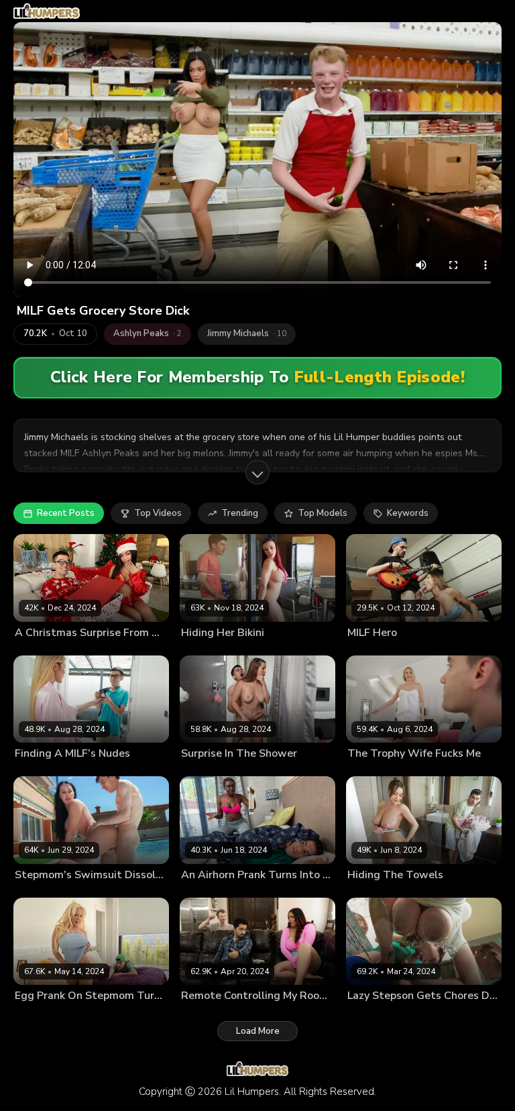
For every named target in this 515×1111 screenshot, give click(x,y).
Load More (258, 1031)
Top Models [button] (322, 513)
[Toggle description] (257, 472)
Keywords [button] (407, 513)
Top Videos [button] (158, 513)
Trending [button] (239, 513)
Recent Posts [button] (66, 513)
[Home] (46, 11)
